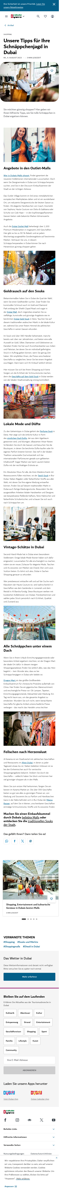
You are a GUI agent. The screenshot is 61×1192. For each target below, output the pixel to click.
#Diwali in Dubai (31, 947)
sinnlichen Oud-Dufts (17, 438)
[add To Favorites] (52, 70)
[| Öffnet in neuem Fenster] (17, 1120)
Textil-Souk (43, 475)
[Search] (38, 16)
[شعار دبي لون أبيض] (12, 1112)
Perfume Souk (46, 431)
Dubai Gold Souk (21, 319)
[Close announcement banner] (54, 4)
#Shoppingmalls (12, 947)
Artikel (11, 25)
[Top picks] (45, 16)
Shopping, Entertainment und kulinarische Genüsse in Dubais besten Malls (28, 906)
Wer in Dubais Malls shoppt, (17, 175)
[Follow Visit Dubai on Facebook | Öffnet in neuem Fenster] (5, 1120)
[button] (11, 1186)
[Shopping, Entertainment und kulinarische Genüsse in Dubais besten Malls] (30, 880)
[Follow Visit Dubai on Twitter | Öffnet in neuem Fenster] (41, 1120)
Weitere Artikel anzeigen (29, 926)
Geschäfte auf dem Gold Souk (25, 376)
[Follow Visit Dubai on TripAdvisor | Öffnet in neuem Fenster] (29, 1120)
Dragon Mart (10, 680)
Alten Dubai (27, 762)
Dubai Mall (12, 312)
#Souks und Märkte (27, 942)
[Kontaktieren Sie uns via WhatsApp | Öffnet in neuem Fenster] (7, 841)
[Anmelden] (52, 16)
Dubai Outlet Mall (20, 226)
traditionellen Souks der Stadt (28, 823)
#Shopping (9, 942)
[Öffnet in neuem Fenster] (14, 841)
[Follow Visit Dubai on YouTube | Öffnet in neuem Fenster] (53, 1120)
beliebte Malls (30, 817)
